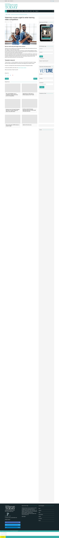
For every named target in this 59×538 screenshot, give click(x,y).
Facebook (50, 1)
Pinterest (13, 75)
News (8, 11)
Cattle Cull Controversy (27, 124)
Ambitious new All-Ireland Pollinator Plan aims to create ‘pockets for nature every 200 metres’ (12, 110)
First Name (41, 74)
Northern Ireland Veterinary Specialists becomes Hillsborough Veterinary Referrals (29, 110)
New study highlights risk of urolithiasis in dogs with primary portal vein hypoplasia (12, 94)
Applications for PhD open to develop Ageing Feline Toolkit (28, 94)
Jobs (33, 11)
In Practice (11, 11)
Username (40, 48)
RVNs (22, 11)
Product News (26, 11)
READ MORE (24, 516)
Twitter (52, 1)
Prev (7, 78)
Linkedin (53, 1)
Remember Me (42, 58)
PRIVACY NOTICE (7, 519)
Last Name (41, 78)
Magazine (36, 11)
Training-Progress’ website (22, 67)
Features (15, 11)
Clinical (19, 11)
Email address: (41, 82)
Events (31, 11)
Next (35, 78)
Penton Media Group (10, 511)
